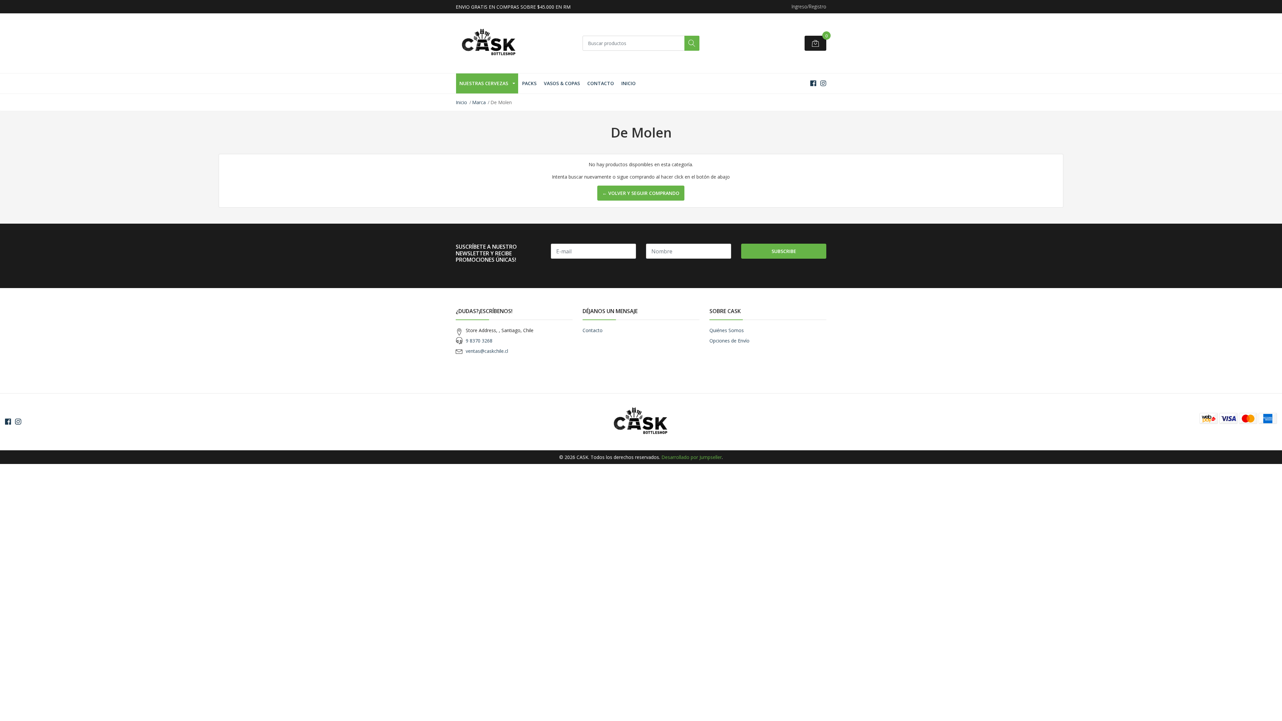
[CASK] (489, 43)
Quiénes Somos (726, 330)
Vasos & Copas (562, 83)
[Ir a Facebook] (813, 83)
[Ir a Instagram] (823, 83)
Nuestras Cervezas (483, 83)
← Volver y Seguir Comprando (640, 193)
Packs (529, 83)
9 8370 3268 (479, 340)
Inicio (628, 83)
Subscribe (784, 251)
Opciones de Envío (729, 340)
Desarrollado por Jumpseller (691, 457)
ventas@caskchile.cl (487, 351)
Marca (479, 102)
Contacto (600, 83)
